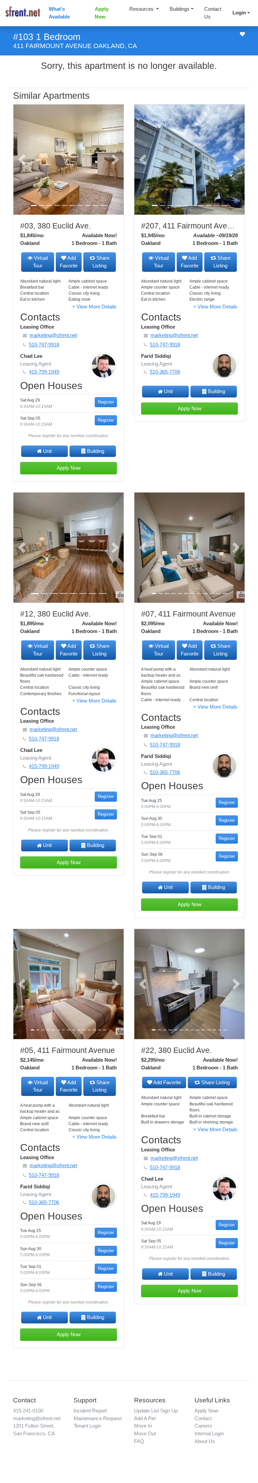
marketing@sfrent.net (36, 1418)
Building (95, 451)
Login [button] (239, 12)
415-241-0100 (28, 1410)
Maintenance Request (98, 1418)
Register (106, 402)
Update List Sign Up (156, 1410)
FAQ (139, 1441)
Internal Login (209, 1433)
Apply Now (102, 12)
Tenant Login (87, 1426)
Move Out (145, 1433)
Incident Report (90, 1410)
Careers (203, 1426)
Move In (143, 1426)
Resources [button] (142, 9)
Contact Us (212, 12)
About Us (205, 1441)
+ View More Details (94, 306)
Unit (47, 451)
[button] (21, 159)
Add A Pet (145, 1418)
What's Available (59, 12)
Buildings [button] (179, 9)
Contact (203, 1418)
